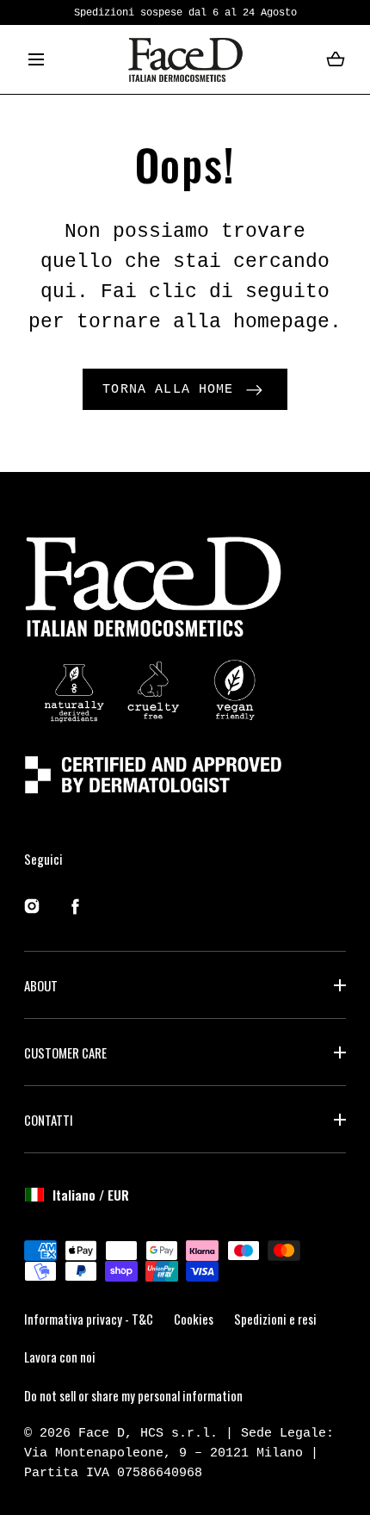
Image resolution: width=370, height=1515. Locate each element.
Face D (101, 1433)
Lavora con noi (60, 1356)
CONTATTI (48, 1119)
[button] (36, 59)
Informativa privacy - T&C (88, 1318)
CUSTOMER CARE (65, 1052)
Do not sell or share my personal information (133, 1395)
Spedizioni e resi (275, 1318)
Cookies (193, 1318)
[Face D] (185, 59)
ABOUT (41, 985)
